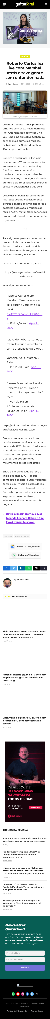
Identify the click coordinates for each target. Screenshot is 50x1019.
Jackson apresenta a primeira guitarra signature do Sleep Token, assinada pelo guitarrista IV (22, 903)
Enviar (25, 967)
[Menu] (4, 4)
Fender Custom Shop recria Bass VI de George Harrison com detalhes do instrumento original (21, 854)
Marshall (8, 536)
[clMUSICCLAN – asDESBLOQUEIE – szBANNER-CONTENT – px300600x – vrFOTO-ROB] (25, 821)
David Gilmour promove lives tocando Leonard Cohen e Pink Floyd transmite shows (25, 518)
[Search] (46, 4)
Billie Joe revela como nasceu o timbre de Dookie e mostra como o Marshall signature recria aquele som (24, 634)
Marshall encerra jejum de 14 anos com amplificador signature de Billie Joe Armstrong (24, 677)
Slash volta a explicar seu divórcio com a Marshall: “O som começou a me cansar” (24, 721)
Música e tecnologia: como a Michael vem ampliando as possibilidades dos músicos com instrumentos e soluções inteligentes (23, 871)
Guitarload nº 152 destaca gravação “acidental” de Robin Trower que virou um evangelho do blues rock (23, 887)
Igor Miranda (13, 84)
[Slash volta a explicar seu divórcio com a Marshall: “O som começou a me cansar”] (25, 701)
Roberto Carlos (22, 536)
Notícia (24, 56)
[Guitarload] (25, 4)
